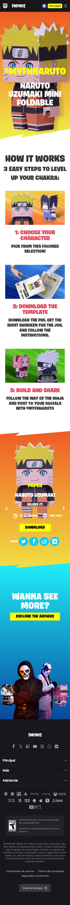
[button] (6, 508)
